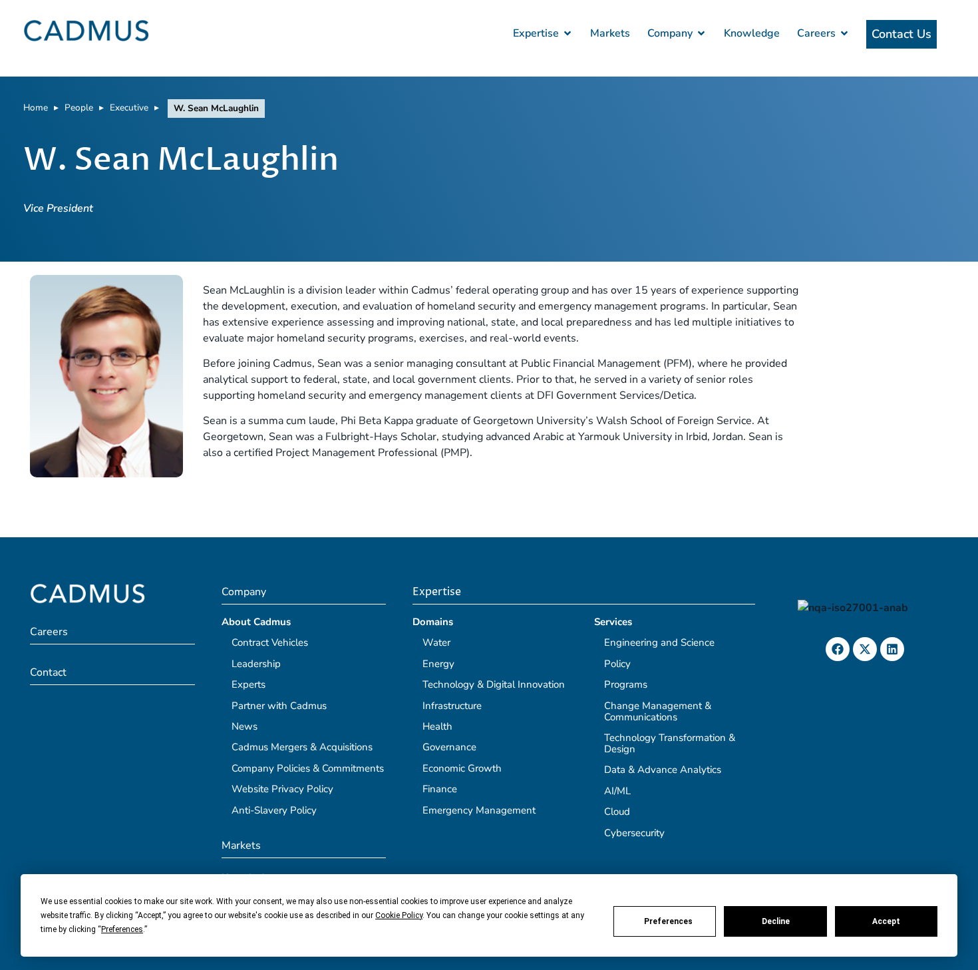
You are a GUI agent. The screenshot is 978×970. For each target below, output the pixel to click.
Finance (439, 789)
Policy (617, 663)
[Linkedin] (892, 649)
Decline (776, 921)
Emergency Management (479, 810)
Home (35, 107)
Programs (625, 684)
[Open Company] (701, 33)
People (79, 107)
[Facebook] (838, 649)
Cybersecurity (634, 833)
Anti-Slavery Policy (274, 810)
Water (436, 642)
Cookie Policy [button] (398, 915)
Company (244, 592)
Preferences (668, 921)
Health (437, 726)
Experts (248, 684)
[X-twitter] (865, 649)
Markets (241, 845)
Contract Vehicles (270, 642)
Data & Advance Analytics (662, 769)
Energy (438, 663)
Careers (49, 631)
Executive (129, 107)
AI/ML (617, 791)
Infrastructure (452, 705)
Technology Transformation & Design (669, 743)
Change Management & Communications (657, 711)
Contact (48, 672)
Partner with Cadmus (279, 705)
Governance (449, 747)
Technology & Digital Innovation (493, 684)
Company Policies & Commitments (308, 768)
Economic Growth (462, 768)
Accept (886, 921)
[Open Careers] (844, 33)
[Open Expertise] (567, 33)
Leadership (256, 663)
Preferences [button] (122, 929)
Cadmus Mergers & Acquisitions (302, 747)
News (244, 726)
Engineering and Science (659, 642)
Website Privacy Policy (282, 789)
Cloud (617, 811)
